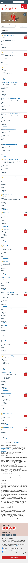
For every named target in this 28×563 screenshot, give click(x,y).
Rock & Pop (5, 49)
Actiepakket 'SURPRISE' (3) (9, 129)
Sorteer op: (24, 24)
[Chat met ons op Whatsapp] (14, 528)
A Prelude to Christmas (8, 427)
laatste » (20, 442)
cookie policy (15, 545)
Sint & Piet (5, 111)
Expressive (5, 337)
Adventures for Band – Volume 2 (11, 177)
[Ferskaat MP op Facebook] (7, 528)
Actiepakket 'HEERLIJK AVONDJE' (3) (11, 98)
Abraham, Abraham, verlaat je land (11, 82)
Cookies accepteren (14, 557)
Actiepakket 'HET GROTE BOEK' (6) (11, 114)
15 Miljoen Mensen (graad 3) (10, 52)
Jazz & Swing (5, 226)
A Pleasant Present (7, 413)
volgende (15, 442)
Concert (4, 174)
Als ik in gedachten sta (8, 292)
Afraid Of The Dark (7, 194)
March (4, 79)
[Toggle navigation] (2, 2)
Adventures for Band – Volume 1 (11, 159)
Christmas (5, 438)
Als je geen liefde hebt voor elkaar (11, 309)
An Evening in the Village (9, 355)
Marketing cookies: (14, 552)
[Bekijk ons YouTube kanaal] (3, 528)
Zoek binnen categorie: (6, 24)
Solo (4, 369)
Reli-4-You (5, 95)
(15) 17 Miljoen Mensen (8, 35)
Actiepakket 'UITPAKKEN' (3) (10, 144)
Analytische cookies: (12, 549)
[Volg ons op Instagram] (10, 528)
